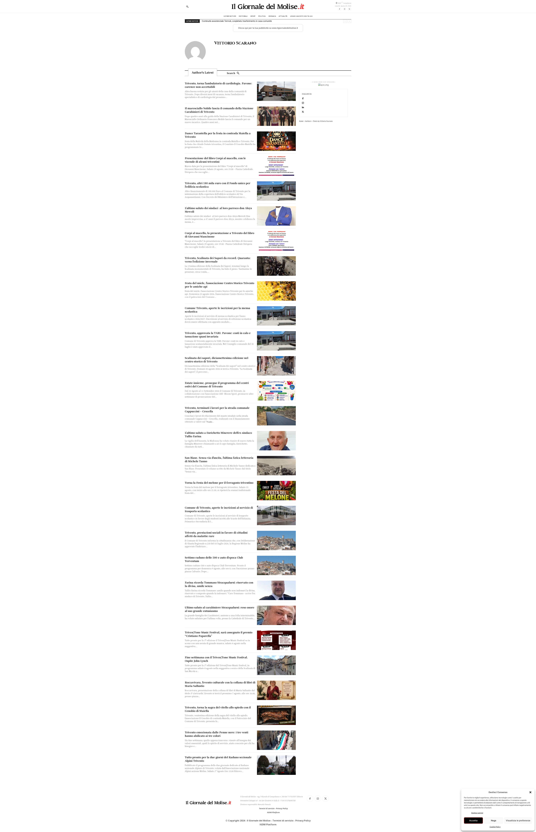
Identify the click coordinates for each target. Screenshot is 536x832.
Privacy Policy (282, 808)
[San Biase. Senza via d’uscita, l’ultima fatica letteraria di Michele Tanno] (276, 465)
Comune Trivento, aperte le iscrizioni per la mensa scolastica (217, 309)
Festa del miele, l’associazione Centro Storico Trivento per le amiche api (219, 284)
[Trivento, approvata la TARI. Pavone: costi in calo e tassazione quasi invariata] (276, 341)
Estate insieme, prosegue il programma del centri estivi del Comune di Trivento (217, 384)
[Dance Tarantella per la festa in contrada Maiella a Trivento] (276, 141)
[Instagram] (344, 9)
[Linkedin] (303, 107)
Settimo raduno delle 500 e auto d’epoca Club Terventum (214, 559)
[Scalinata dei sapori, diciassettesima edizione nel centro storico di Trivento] (276, 366)
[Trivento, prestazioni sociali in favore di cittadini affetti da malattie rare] (276, 540)
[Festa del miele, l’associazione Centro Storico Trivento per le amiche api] (276, 291)
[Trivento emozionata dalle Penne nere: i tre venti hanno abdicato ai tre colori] (276, 740)
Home (301, 121)
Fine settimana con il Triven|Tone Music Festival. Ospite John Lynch (216, 659)
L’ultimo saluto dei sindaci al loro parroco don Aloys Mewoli (218, 209)
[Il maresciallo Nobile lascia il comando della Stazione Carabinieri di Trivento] (276, 116)
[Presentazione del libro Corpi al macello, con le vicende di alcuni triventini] (276, 166)
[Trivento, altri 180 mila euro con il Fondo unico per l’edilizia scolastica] (276, 191)
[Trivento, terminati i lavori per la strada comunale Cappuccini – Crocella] (276, 415)
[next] (349, 21)
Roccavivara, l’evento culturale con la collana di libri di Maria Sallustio (220, 684)
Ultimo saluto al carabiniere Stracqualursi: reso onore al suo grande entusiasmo (219, 609)
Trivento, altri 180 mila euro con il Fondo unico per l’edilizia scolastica (217, 184)
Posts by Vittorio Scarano (323, 121)
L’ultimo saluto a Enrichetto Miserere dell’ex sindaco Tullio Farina (218, 434)
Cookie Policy (495, 827)
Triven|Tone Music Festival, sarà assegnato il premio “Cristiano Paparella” (218, 634)
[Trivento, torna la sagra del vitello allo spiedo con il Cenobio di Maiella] (276, 715)
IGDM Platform (273, 812)
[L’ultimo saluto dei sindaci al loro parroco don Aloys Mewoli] (276, 216)
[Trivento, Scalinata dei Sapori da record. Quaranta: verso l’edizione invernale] (276, 266)
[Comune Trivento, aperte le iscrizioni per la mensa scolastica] (276, 316)
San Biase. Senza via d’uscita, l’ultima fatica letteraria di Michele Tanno (219, 459)
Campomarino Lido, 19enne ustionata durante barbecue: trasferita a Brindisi (236, 21)
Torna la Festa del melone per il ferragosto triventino (219, 482)
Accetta (473, 820)
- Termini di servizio (282, 820)
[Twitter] (349, 9)
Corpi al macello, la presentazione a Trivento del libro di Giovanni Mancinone (219, 234)
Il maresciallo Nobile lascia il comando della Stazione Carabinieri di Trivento (219, 109)
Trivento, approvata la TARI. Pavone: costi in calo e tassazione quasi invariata (218, 334)
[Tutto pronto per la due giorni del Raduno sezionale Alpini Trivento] (276, 765)
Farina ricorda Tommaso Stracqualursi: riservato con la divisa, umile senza (219, 584)
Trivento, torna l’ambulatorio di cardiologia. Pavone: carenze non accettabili (218, 85)
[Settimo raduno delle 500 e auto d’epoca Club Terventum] (276, 565)
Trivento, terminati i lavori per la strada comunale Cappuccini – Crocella (217, 409)
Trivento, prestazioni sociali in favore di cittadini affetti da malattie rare (216, 534)
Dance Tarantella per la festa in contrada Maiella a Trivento (218, 134)
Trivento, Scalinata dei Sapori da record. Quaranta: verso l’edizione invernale (218, 259)
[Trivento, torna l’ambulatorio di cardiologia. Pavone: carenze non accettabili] (276, 91)
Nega (493, 820)
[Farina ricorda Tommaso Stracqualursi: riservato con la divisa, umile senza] (276, 590)
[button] (530, 792)
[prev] (345, 21)
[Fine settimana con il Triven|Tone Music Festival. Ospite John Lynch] (276, 665)
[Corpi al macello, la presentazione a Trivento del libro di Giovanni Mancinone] (276, 241)
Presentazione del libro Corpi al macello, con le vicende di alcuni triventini (215, 159)
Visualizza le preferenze (518, 820)
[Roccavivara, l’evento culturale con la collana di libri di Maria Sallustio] (276, 690)
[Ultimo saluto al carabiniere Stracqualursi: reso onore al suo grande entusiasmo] (276, 615)
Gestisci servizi (477, 813)
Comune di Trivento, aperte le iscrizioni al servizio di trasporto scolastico (219, 509)
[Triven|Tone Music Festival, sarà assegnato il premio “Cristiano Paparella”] (276, 640)
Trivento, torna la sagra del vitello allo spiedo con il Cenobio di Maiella (218, 709)
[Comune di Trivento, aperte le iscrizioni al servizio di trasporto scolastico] (276, 515)
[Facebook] (339, 9)
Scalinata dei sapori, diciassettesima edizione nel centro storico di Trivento (216, 359)
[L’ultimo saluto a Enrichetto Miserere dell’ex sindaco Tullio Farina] (276, 440)
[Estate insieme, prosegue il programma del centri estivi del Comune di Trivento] (276, 390)
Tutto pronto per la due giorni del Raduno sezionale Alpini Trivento (218, 758)
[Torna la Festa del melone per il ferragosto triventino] (276, 490)
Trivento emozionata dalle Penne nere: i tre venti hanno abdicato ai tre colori (216, 733)
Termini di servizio (267, 808)
